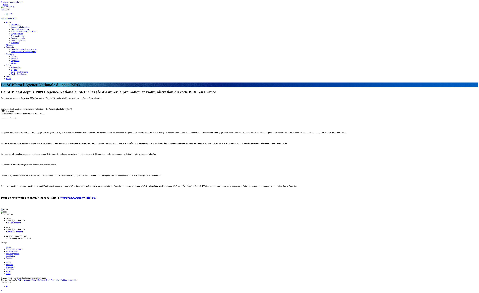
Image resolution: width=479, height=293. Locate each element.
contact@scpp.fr (14, 223)
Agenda (14, 70)
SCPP (8, 22)
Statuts (13, 63)
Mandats (14, 58)
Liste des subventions (19, 72)
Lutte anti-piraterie (18, 40)
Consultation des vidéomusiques (23, 52)
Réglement (15, 61)
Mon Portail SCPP (9, 18)
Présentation (16, 25)
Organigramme (17, 34)
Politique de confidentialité (48, 280)
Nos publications (17, 36)
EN (10, 14)
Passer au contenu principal (11, 2)
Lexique (9, 258)
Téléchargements (12, 254)
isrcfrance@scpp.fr (15, 232)
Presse (8, 247)
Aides (8, 65)
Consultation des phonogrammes (24, 49)
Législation (10, 256)
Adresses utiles (12, 251)
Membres (9, 45)
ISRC (8, 76)
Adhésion (10, 54)
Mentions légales (30, 280)
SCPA (8, 79)
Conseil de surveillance (20, 29)
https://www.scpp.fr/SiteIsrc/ (78, 197)
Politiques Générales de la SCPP (24, 31)
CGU (20, 280)
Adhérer (14, 56)
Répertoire (10, 47)
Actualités (15, 43)
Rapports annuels (18, 38)
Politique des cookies (69, 280)
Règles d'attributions (19, 74)
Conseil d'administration (20, 27)
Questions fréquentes (14, 249)
